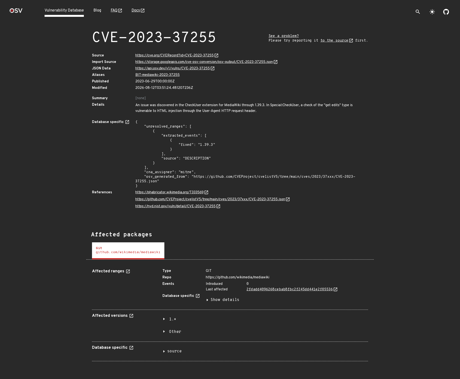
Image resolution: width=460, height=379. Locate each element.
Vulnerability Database (64, 10)
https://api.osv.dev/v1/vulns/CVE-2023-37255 (172, 68)
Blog (97, 10)
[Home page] (16, 12)
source (174, 351)
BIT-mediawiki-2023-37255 (157, 75)
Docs (136, 10)
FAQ (114, 10)
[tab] (128, 250)
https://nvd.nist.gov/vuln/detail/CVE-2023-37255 (175, 206)
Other (175, 332)
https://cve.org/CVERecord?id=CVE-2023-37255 (174, 55)
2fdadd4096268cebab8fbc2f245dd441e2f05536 (290, 289)
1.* (172, 319)
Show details (225, 300)
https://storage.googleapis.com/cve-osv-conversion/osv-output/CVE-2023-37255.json (204, 62)
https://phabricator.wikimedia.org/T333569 (169, 192)
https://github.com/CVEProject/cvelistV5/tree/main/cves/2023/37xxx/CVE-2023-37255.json (210, 199)
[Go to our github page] (446, 12)
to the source (334, 40)
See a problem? (284, 36)
